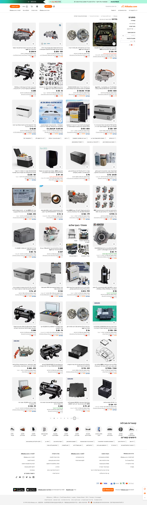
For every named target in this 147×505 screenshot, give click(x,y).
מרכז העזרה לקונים (54, 457)
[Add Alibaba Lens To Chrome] (108, 489)
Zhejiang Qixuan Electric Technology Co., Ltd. (105, 56)
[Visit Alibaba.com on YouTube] (20, 477)
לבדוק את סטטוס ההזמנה (28, 463)
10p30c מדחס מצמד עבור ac (97, 138)
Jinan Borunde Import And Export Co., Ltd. (52, 94)
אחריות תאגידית (130, 463)
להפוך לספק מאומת (29, 467)
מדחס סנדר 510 (27, 138)
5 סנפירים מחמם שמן (77, 142)
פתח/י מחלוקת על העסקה (52, 463)
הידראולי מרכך (121, 441)
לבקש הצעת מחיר (79, 460)
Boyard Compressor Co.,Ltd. (28, 94)
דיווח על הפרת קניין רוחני (53, 470)
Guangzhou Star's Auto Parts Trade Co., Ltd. (105, 217)
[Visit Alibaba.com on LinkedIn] (30, 477)
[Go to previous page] (77, 418)
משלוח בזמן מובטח (104, 463)
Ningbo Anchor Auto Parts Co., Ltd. (53, 132)
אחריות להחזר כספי (104, 460)
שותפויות (32, 470)
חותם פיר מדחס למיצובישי (127, 445)
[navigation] (127, 217)
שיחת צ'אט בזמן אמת (54, 460)
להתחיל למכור (31, 460)
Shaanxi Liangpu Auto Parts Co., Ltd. (107, 178)
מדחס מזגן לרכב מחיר (52, 445)
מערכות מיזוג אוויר (94, 16)
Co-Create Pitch (129, 460)
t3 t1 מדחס (111, 138)
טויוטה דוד (113, 445)
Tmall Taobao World (65, 497)
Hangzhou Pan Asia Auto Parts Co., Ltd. (79, 55)
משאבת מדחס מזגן (71, 441)
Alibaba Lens (124, 489)
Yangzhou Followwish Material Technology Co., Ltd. (51, 55)
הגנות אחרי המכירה (104, 467)
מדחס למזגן (89, 445)
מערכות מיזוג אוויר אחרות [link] (80, 16)
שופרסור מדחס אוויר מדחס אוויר (105, 441)
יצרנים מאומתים (80, 457)
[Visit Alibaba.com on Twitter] (27, 477)
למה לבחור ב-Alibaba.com (127, 457)
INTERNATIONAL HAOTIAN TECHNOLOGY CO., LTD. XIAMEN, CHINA (24, 132)
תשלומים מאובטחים (104, 457)
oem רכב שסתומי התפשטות (79, 138)
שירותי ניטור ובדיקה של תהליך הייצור (100, 470)
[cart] (31, 6)
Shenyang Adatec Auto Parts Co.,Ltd (107, 256)
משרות (132, 467)
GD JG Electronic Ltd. (30, 178)
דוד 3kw (131, 441)
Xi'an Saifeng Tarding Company (55, 217)
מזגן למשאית (65, 445)
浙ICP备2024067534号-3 (117, 502)
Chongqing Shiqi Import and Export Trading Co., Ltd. (24, 55)
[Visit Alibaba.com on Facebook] (33, 477)
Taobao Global (80, 497)
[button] (54, 6)
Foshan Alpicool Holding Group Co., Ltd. (106, 132)
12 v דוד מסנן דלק (40, 138)
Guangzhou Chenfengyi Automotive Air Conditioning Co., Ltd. (24, 217)
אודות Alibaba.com (129, 453)
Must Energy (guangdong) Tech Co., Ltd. (79, 94)
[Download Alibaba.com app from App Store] (31, 489)
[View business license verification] (89, 502)
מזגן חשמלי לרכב (77, 445)
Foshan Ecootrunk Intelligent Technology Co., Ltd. (78, 178)
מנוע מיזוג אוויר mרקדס (54, 138)
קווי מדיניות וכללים (104, 473)
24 (54, 418)
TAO (87, 497)
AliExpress (49, 497)
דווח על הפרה (56, 473)
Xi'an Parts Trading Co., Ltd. (56, 179)
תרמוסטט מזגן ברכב (101, 445)
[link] (145, 489)
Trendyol (91, 497)
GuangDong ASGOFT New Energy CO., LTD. (78, 132)
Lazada (73, 497)
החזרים (57, 467)
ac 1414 (47, 441)
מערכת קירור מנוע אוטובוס (86, 441)
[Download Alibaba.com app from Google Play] (19, 489)
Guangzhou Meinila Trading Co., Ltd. (107, 94)
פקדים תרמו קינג (58, 441)
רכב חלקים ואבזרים (106, 16)
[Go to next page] (50, 418)
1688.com (56, 497)
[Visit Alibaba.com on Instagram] (23, 477)
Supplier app (69, 489)
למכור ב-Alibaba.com (29, 457)
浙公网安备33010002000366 (101, 502)
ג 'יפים (66, 138)
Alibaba (115, 16)
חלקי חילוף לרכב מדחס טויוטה (33, 441)
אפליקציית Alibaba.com (44, 489)
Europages (98, 497)
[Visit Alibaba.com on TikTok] (16, 477)
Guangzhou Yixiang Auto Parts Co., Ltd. (79, 217)
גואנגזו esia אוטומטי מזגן (108, 142)
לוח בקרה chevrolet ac (92, 142)
